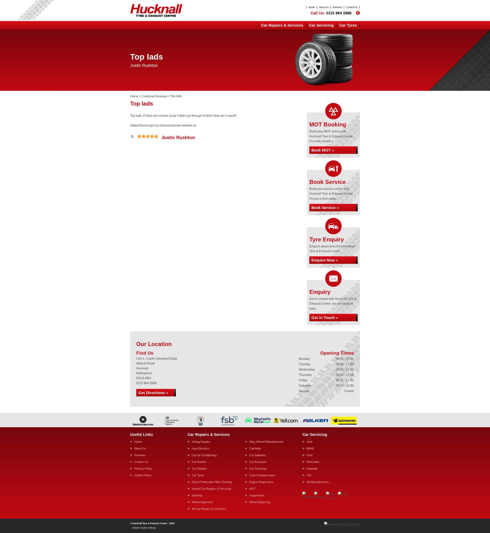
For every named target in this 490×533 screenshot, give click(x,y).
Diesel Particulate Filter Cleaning (212, 482)
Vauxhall (312, 468)
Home (312, 7)
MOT (252, 488)
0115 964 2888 (331, 13)
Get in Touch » (324, 318)
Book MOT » (322, 150)
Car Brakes (199, 461)
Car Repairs (199, 468)
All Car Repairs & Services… (210, 508)
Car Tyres (348, 25)
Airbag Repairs (201, 441)
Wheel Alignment (202, 502)
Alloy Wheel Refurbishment (266, 441)
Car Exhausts (257, 461)
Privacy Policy (143, 468)
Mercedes (313, 461)
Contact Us (352, 7)
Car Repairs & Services (282, 25)
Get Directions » (153, 393)
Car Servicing (321, 25)
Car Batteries (257, 455)
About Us (324, 7)
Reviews (337, 7)
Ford (309, 455)
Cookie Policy (143, 475)
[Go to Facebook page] (358, 13)
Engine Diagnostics (261, 482)
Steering (197, 495)
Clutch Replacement (262, 475)
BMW (310, 448)
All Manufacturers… (319, 482)
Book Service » (325, 208)
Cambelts (255, 448)
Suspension (256, 495)
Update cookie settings (144, 527)
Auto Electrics (200, 448)
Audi (309, 441)
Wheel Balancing (259, 502)
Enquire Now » (324, 260)
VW (309, 475)
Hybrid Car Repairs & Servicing (211, 488)
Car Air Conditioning (204, 455)
